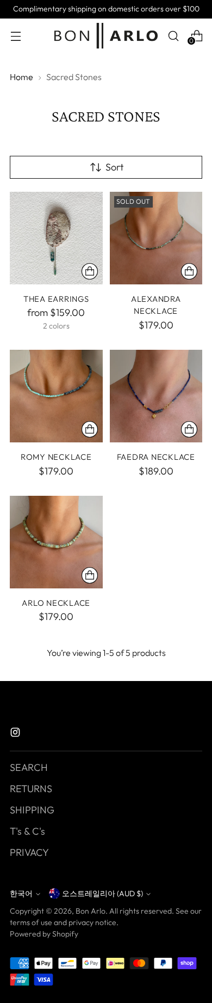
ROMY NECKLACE (56, 457)
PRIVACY (29, 852)
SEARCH (29, 767)
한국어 (21, 893)
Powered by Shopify (44, 934)
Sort (114, 167)
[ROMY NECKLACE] (56, 396)
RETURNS (31, 788)
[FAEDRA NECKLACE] (156, 396)
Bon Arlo (90, 911)
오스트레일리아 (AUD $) (102, 893)
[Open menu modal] (15, 36)
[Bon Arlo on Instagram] (16, 734)
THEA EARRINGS (56, 299)
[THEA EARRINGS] (56, 238)
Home (21, 76)
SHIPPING (32, 810)
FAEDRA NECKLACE (156, 457)
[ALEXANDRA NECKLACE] (156, 238)
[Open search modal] (173, 36)
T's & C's (27, 831)
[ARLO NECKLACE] (56, 542)
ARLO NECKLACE (56, 603)
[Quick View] (90, 271)
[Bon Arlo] (106, 35)
